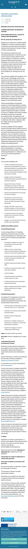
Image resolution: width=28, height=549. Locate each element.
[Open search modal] (2, 4)
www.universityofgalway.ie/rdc (9, 496)
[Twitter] (15, 7)
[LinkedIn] (12, 7)
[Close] (26, 528)
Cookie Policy (19, 536)
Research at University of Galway (10, 360)
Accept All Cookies (14, 542)
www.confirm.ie (5, 392)
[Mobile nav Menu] (26, 4)
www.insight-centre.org (8, 421)
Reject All (14, 539)
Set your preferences (13, 546)
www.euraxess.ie (7, 365)
